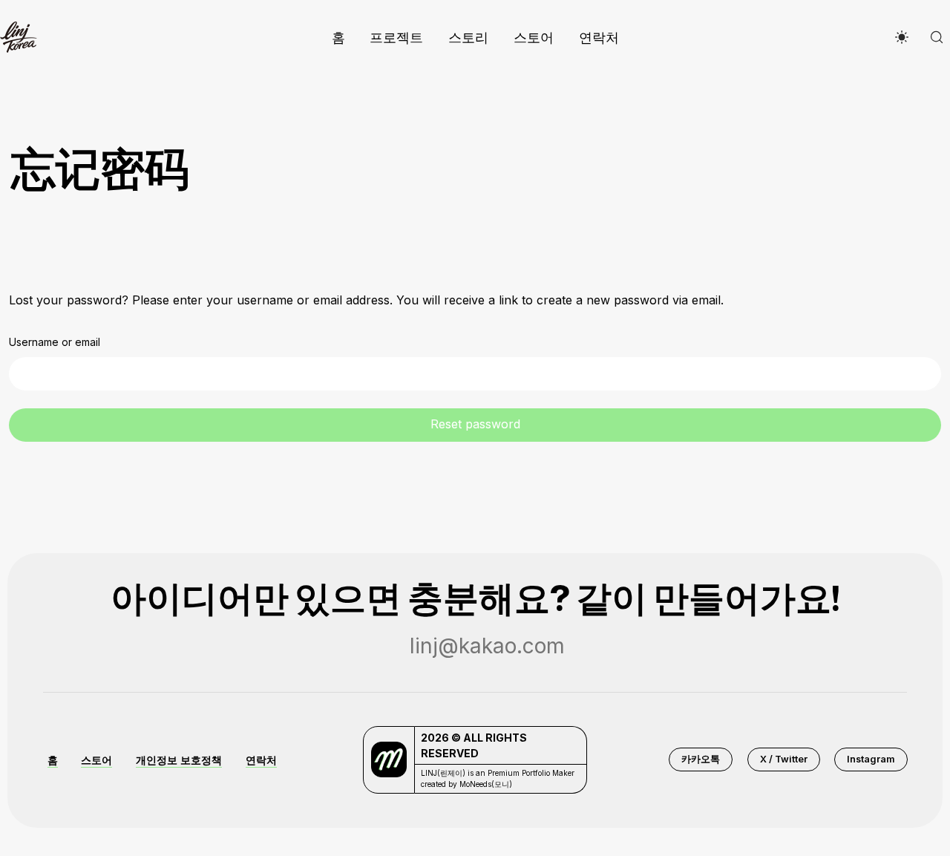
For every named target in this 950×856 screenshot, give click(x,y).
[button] (701, 759)
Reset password (475, 423)
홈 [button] (53, 760)
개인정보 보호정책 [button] (179, 760)
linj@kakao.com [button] (487, 646)
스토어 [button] (96, 760)
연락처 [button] (261, 760)
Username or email (54, 342)
